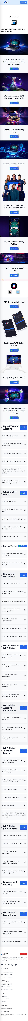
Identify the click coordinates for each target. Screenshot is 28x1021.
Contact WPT (4, 996)
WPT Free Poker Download (7, 972)
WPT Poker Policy (5, 1011)
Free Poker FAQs (5, 999)
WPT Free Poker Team (6, 986)
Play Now (14, 69)
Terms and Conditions (6, 1008)
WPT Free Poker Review (6, 974)
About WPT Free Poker (6, 984)
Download (23, 2)
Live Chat (3, 1001)
